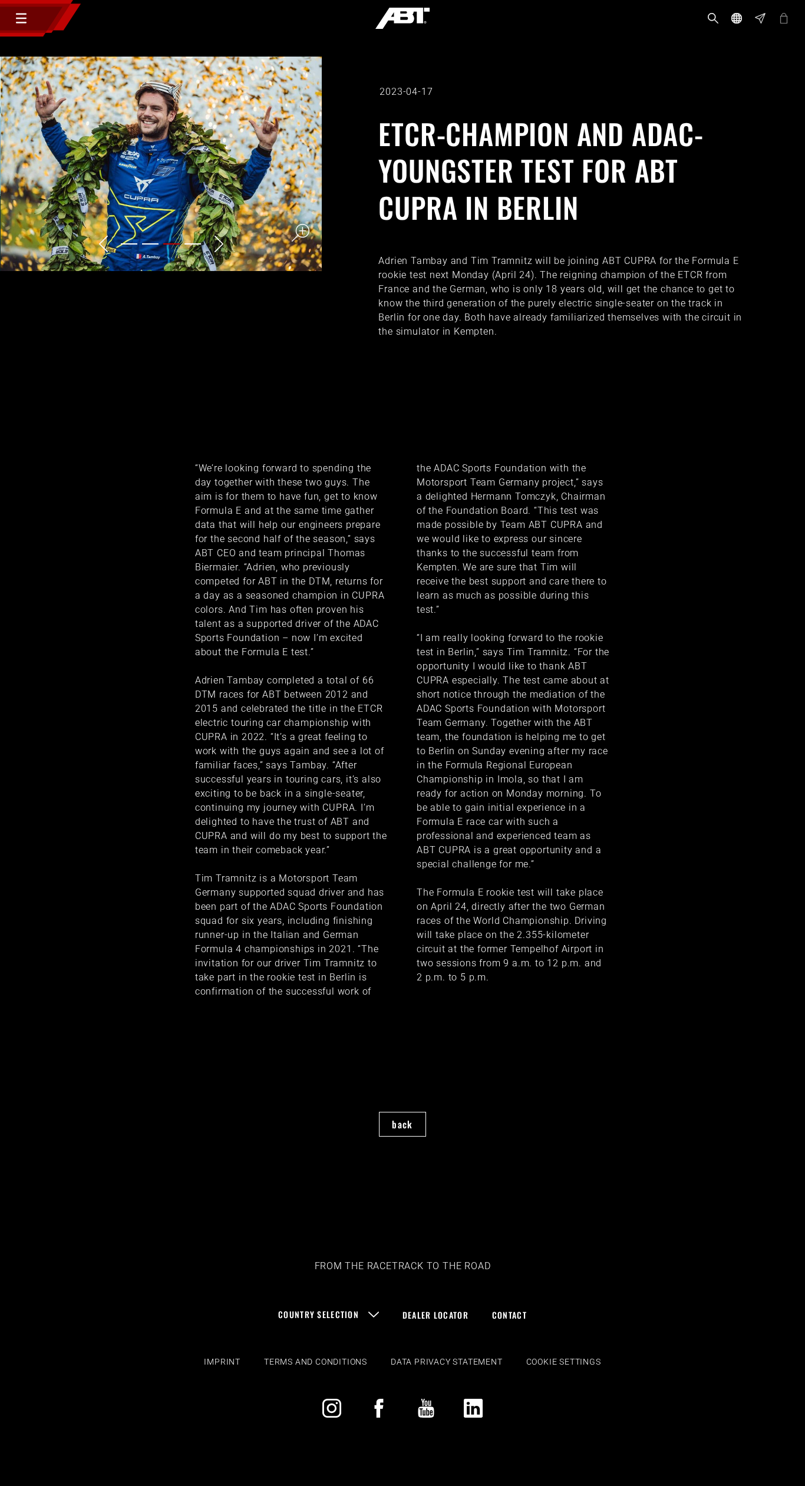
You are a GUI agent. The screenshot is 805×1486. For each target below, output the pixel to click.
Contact (509, 1315)
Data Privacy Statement (447, 1361)
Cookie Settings (563, 1361)
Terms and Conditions (315, 1361)
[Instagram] (332, 1408)
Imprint (222, 1361)
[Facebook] (379, 1408)
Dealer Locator (435, 1315)
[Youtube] (426, 1408)
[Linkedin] (473, 1408)
